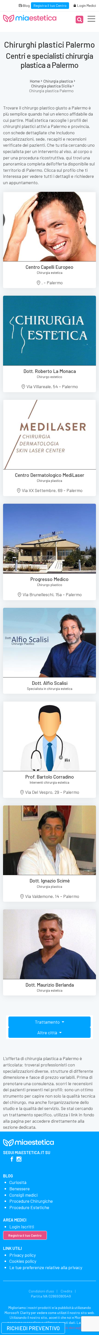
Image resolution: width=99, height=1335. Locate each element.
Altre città (47, 1032)
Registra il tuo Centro (50, 5)
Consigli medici (23, 1195)
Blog (26, 5)
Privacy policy (22, 1255)
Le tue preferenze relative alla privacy (45, 1267)
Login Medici (86, 5)
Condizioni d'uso (41, 1291)
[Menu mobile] (91, 20)
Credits (66, 1291)
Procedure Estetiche (29, 1207)
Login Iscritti (21, 1226)
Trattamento (48, 1022)
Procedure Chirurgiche (31, 1201)
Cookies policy (22, 1261)
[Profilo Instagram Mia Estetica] (18, 1159)
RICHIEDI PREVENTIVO (33, 1328)
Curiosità (17, 1182)
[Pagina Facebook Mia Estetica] (11, 1159)
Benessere (19, 1188)
